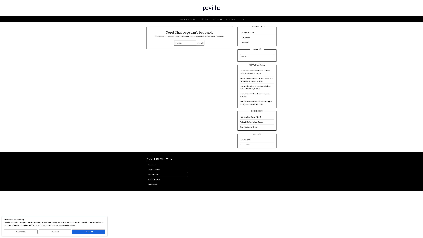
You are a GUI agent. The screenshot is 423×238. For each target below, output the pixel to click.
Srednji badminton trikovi (249, 127)
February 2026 (245, 140)
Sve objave (230, 19)
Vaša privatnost (153, 174)
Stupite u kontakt (187, 19)
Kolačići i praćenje (154, 179)
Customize (20, 232)
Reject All (55, 232)
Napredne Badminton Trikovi (250, 117)
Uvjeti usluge (152, 184)
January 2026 (245, 145)
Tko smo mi (217, 19)
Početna (204, 19)
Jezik (241, 19)
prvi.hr (211, 8)
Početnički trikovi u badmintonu (251, 122)
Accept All (88, 232)
